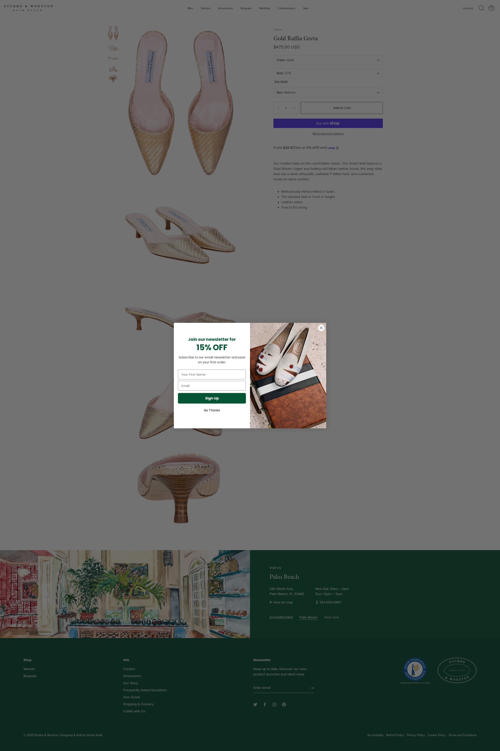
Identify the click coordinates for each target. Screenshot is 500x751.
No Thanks (212, 410)
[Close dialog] (321, 327)
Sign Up (212, 398)
